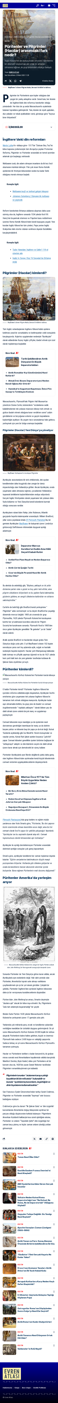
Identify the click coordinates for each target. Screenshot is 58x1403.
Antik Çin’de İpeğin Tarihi (20, 568)
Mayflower (23, 523)
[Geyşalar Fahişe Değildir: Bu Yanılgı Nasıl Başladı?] (9, 1214)
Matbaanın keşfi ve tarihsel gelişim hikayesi (30, 191)
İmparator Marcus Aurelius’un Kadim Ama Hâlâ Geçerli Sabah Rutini (36, 548)
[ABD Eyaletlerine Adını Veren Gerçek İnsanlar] (9, 1184)
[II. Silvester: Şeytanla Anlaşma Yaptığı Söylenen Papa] (9, 1295)
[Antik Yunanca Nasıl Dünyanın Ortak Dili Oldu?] (9, 1336)
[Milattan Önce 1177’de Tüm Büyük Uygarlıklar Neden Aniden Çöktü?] (12, 780)
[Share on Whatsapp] (15, 81)
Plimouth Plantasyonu (12, 819)
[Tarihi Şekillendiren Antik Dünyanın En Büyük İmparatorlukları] (12, 362)
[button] (38, 5)
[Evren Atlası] (5, 5)
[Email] (40, 1139)
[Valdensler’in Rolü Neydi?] (9, 1349)
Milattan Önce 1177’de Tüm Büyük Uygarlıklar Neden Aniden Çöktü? (35, 780)
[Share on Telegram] (20, 81)
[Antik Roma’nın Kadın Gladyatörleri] (9, 1322)
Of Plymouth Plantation (35, 520)
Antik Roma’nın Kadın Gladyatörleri (35, 1322)
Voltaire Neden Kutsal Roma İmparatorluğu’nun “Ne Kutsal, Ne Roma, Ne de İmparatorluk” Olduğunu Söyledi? (35, 1201)
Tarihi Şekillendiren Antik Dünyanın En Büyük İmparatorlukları (34, 361)
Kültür (7, 41)
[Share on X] (10, 81)
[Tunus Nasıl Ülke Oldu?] (9, 1157)
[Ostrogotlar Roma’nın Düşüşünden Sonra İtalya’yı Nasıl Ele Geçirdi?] (9, 1309)
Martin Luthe (8, 145)
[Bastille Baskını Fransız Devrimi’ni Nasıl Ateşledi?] (9, 1171)
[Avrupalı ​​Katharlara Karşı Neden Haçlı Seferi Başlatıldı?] (9, 1282)
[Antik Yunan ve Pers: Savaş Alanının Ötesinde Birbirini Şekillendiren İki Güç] (9, 1241)
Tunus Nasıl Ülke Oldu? (28, 1157)
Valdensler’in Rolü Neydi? (30, 1349)
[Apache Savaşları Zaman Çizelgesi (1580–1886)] (9, 1228)
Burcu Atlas (14, 72)
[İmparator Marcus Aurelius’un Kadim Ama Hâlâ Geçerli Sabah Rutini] (12, 549)
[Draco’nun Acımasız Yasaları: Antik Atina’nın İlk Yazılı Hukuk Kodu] (9, 1268)
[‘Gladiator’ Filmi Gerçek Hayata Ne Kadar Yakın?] (9, 1255)
